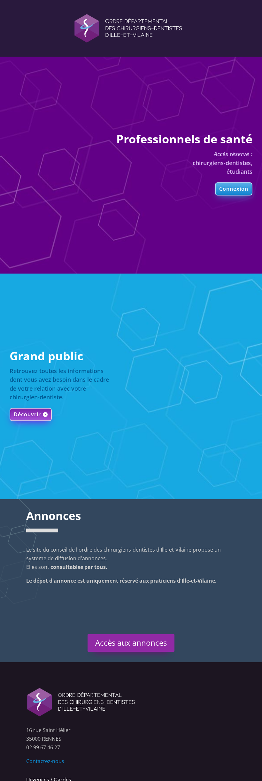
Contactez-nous (45, 761)
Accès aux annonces (131, 642)
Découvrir (27, 414)
